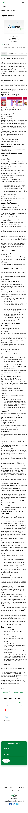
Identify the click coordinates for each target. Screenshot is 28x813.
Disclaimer (21, 787)
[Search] (23, 2)
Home (5, 787)
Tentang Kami (12, 787)
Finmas (7, 713)
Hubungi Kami (18, 790)
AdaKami (21, 706)
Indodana (7, 706)
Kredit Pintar (21, 713)
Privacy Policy (9, 790)
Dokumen (21, 53)
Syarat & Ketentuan (12, 53)
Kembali (4, 6)
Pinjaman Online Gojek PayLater (16, 692)
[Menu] (26, 2)
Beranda (3, 10)
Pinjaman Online (11, 10)
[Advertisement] (14, 731)
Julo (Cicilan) (7, 720)
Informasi (4, 53)
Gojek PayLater (5, 692)
